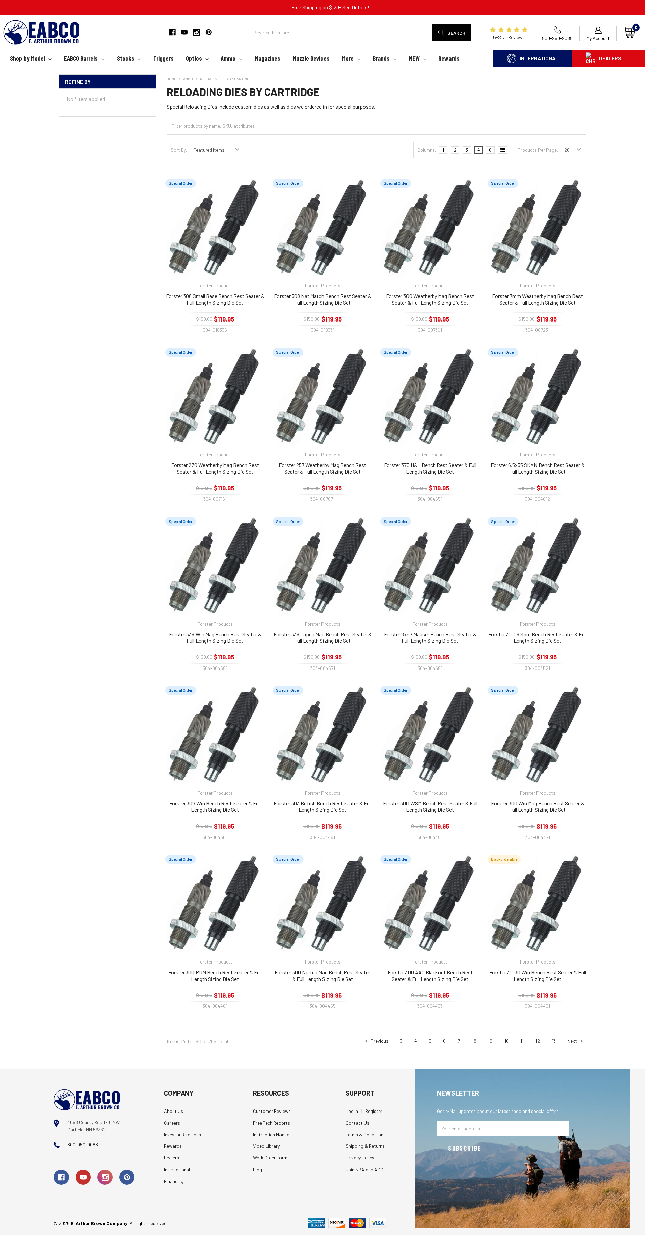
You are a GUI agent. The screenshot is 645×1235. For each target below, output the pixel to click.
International (539, 58)
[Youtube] (184, 32)
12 (537, 1041)
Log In (352, 1111)
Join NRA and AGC (364, 1169)
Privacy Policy (360, 1157)
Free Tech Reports (271, 1123)
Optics (194, 58)
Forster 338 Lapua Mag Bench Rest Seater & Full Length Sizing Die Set (323, 637)
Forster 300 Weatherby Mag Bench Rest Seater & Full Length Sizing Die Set (430, 299)
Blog (257, 1169)
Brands (381, 58)
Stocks (125, 58)
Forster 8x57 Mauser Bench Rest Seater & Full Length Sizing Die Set (430, 637)
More (348, 58)
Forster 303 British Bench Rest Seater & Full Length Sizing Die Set (323, 806)
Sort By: (179, 150)
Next (572, 1041)
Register (373, 1111)
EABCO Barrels (81, 58)
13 (554, 1041)
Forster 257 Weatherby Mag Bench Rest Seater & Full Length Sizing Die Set (322, 468)
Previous (379, 1041)
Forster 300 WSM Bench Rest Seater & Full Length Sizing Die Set (430, 806)
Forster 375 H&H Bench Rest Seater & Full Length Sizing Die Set (430, 468)
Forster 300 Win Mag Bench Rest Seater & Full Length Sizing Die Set (537, 806)
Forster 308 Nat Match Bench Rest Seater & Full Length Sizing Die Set (322, 299)
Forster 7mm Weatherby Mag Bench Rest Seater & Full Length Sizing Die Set (537, 299)
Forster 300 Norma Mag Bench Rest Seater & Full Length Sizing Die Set (322, 975)
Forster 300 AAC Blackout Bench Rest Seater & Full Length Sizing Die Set (430, 975)
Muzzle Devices (311, 58)
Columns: (426, 150)
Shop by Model (27, 58)
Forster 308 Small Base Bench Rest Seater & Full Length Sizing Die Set (215, 299)
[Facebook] (172, 32)
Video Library (266, 1146)
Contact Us (357, 1123)
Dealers (610, 58)
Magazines (268, 58)
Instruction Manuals (273, 1134)
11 (522, 1041)
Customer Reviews (272, 1111)
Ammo (228, 58)
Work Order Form (270, 1157)
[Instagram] (196, 32)
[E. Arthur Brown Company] (87, 1099)
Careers (172, 1123)
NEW (414, 58)
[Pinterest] (208, 32)
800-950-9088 (82, 1144)
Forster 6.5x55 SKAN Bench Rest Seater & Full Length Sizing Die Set (538, 468)
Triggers (163, 58)
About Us (173, 1111)
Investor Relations (182, 1134)
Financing (173, 1181)
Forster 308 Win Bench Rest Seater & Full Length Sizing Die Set (215, 806)
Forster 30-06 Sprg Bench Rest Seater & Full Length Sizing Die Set (537, 637)
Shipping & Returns (365, 1146)
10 (506, 1041)
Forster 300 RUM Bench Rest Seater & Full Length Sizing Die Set (215, 975)
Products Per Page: (538, 150)
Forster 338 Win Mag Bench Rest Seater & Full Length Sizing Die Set (215, 637)
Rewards (449, 58)
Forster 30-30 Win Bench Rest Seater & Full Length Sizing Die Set (537, 975)
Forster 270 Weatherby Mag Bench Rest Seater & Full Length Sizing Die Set (215, 468)
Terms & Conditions (366, 1134)
